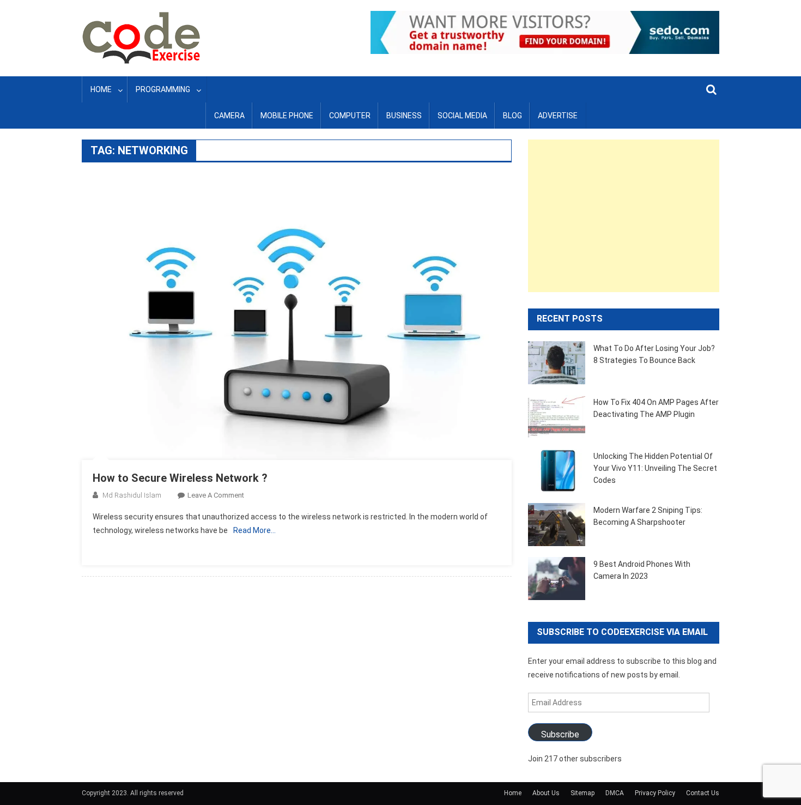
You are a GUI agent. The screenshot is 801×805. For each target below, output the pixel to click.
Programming (163, 89)
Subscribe (560, 734)
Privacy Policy (655, 793)
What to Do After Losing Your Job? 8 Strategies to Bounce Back (654, 354)
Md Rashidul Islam (131, 495)
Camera (229, 115)
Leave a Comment (215, 495)
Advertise (558, 115)
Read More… (254, 530)
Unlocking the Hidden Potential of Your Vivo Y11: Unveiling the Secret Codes (655, 468)
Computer (350, 115)
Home (101, 89)
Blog (512, 115)
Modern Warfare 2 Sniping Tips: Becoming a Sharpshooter (647, 516)
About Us (546, 793)
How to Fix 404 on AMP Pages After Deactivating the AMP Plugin (656, 408)
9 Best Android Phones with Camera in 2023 (641, 570)
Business (404, 115)
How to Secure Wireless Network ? (180, 478)
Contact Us (702, 793)
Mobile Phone (286, 115)
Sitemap (582, 793)
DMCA (614, 793)
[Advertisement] (623, 216)
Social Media (462, 115)
